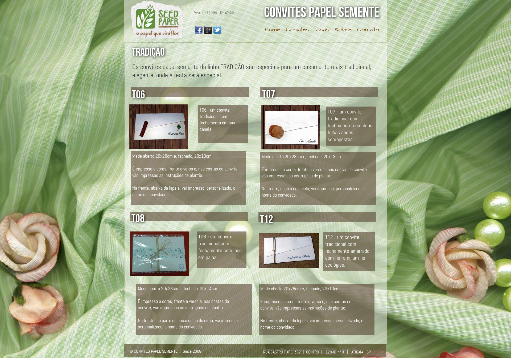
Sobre (343, 30)
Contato (368, 30)
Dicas (322, 30)
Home (272, 30)
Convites (297, 30)
